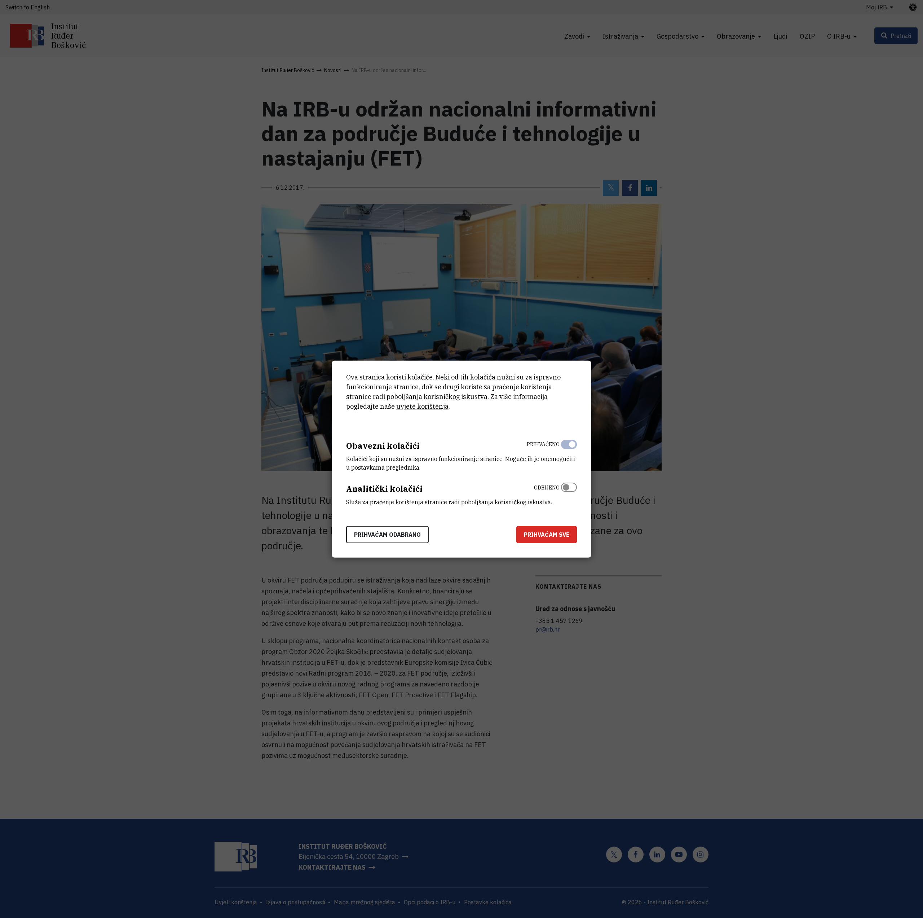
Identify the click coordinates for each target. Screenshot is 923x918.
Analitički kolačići (384, 488)
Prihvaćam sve (546, 534)
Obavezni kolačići (383, 445)
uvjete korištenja (422, 406)
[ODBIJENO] (569, 493)
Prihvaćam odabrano (387, 534)
